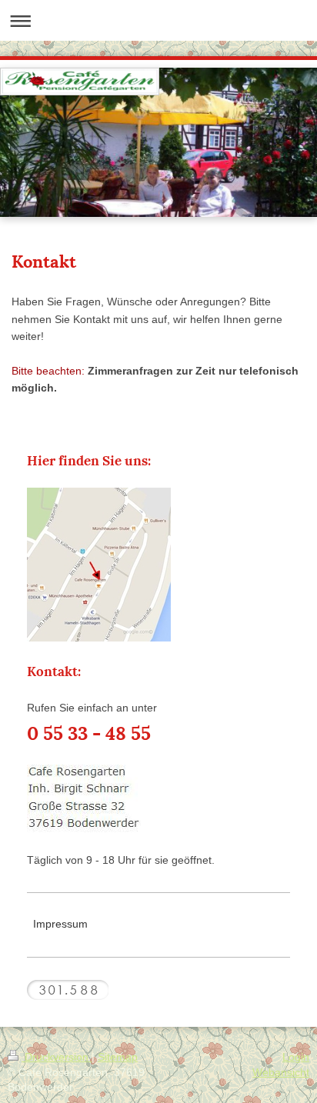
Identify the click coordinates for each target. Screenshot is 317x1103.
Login (295, 1057)
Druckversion (57, 1057)
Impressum (60, 924)
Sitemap (118, 1057)
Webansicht (280, 1072)
